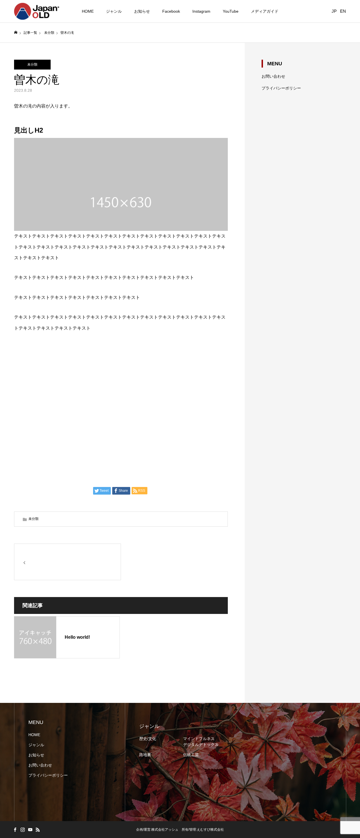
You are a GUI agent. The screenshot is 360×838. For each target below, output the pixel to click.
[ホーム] (15, 32)
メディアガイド (264, 11)
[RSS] (37, 829)
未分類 (32, 64)
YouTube (230, 11)
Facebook (171, 11)
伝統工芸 (191, 754)
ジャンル (114, 11)
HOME (88, 11)
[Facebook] (15, 829)
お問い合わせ (273, 76)
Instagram (201, 11)
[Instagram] (22, 829)
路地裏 (145, 754)
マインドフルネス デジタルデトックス (201, 741)
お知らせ (142, 11)
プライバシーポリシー (281, 88)
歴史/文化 (147, 738)
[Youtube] (30, 829)
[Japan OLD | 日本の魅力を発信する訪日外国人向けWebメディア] (37, 11)
